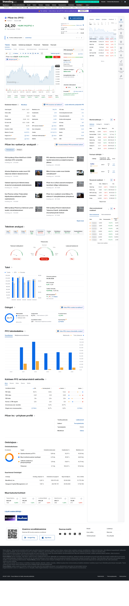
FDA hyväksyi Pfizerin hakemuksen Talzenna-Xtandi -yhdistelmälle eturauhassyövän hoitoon (58, 210)
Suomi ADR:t (42, 7)
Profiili (15, 49)
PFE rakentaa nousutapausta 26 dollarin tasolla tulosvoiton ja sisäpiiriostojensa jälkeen (60, 160)
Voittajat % (99, 124)
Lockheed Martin (42, 498)
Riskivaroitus (123, 576)
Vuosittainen (9, 335)
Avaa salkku (90, 532)
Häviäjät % (107, 124)
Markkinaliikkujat (95, 119)
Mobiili (88, 528)
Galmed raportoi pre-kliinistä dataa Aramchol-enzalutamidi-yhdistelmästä (18, 184)
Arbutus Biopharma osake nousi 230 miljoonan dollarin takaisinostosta (17, 172)
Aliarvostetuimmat (94, 214)
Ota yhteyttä (110, 536)
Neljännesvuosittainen (22, 335)
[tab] (8, 232)
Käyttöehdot (101, 576)
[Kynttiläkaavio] (7, 53)
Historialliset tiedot (32, 49)
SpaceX (24, 498)
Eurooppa (54, 7)
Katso (35, 408)
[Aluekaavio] (10, 53)
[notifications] (122, 1)
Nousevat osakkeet (96, 180)
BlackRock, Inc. (10, 480)
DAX (91, 50)
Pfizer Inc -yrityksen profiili (19, 415)
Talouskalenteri (62, 5)
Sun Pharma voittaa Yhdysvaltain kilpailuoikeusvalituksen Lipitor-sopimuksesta (16, 196)
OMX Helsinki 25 (94, 38)
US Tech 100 (93, 52)
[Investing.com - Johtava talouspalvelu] (10, 2)
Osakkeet (6, 7)
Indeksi (98, 19)
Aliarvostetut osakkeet (82, 7)
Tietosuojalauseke (112, 576)
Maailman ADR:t (33, 7)
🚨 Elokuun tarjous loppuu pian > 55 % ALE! (87, 1)
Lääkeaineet (80, 420)
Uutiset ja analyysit (25, 45)
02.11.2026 (54, 129)
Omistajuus (22, 49)
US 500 (91, 47)
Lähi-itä (60, 7)
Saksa (82, 430)
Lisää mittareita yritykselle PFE (74, 104)
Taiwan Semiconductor (12, 498)
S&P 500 (92, 55)
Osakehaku (71, 5)
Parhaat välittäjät (95, 154)
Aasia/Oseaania (67, 7)
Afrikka (74, 7)
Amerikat (48, 7)
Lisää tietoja (28, 37)
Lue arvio (114, 164)
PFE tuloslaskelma (14, 331)
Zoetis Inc (72, 498)
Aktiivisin (92, 124)
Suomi (20, 7)
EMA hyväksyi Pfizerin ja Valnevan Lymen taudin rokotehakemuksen (19, 209)
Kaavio (14, 45)
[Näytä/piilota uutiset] (42, 53)
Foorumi (53, 45)
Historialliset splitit (43, 49)
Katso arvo (79, 25)
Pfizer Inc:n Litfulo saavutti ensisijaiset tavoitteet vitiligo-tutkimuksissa (59, 184)
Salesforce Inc (58, 498)
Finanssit (37, 45)
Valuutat (92, 19)
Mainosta (109, 532)
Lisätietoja (110, 528)
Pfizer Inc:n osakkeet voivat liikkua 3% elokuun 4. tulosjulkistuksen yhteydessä (60, 195)
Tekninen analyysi (14, 226)
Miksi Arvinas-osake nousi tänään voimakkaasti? (58, 172)
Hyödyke (104, 19)
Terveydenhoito (79, 423)
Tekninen (45, 45)
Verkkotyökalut (91, 536)
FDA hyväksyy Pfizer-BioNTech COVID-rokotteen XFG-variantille (18, 159)
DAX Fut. (92, 44)
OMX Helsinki (93, 41)
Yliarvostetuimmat (106, 214)
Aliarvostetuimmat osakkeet (96, 209)
